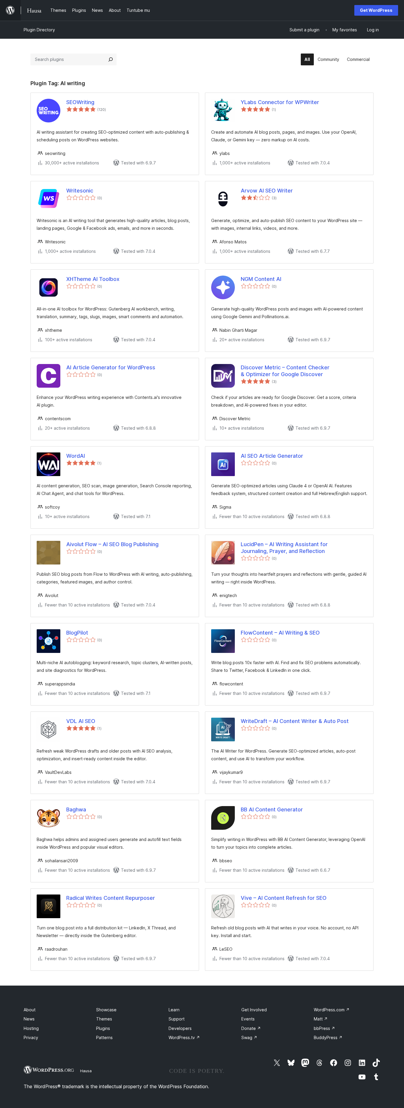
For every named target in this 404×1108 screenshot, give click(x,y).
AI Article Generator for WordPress (110, 367)
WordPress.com (332, 1009)
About (29, 1009)
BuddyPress (328, 1037)
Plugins (103, 1028)
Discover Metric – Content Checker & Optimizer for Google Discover (285, 370)
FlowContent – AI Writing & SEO (280, 633)
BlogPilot (77, 633)
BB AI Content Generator (272, 809)
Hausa (86, 1070)
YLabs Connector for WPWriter (280, 102)
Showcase (106, 1009)
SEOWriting (80, 102)
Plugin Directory (39, 29)
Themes (104, 1018)
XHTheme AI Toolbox (92, 279)
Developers (180, 1028)
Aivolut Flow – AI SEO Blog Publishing (112, 544)
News (29, 1018)
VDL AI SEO (80, 721)
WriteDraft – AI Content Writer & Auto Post (295, 721)
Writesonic (79, 190)
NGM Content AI (261, 279)
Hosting (31, 1028)
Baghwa (76, 809)
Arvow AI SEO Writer (267, 190)
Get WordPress (376, 10)
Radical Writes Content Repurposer (110, 898)
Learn (174, 1009)
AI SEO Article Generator (272, 456)
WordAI (75, 456)
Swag (249, 1037)
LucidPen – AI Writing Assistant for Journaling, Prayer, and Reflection (284, 547)
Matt (321, 1018)
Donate (251, 1028)
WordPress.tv (184, 1037)
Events (248, 1018)
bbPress (324, 1028)
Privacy (31, 1037)
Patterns (104, 1037)
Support (177, 1018)
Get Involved (254, 1009)
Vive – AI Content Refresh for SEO (284, 898)
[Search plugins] (111, 59)
